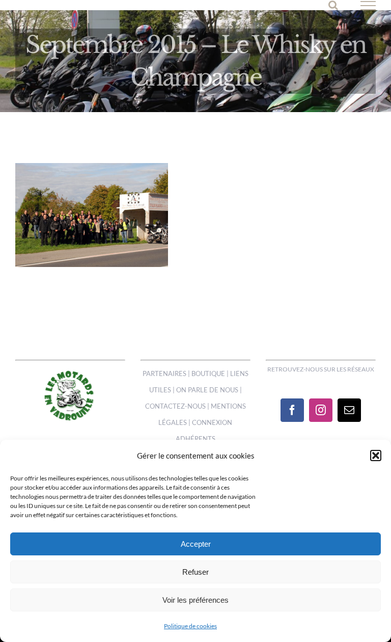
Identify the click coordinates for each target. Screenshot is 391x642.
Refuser (195, 572)
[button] (376, 455)
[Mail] (349, 410)
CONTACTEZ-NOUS (175, 406)
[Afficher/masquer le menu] (368, 5)
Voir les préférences (195, 600)
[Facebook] (292, 410)
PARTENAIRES (164, 373)
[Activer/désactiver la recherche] (333, 5)
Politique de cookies (190, 626)
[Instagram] (320, 410)
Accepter (196, 544)
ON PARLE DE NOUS (207, 390)
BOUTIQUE (208, 373)
